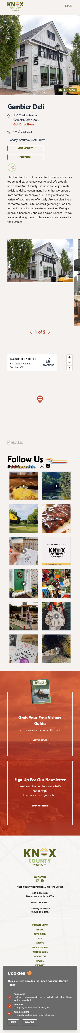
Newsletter (40, 956)
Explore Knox (40, 925)
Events (40, 943)
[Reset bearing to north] (69, 368)
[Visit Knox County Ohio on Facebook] (48, 466)
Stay (40, 938)
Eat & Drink (40, 934)
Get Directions (23, 124)
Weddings (40, 965)
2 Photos (70, 89)
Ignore (29, 1022)
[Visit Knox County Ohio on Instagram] (42, 466)
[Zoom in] (69, 357)
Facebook (25, 157)
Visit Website (25, 148)
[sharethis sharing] (25, 167)
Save (13, 1022)
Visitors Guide (40, 952)
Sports (40, 960)
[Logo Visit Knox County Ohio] (15, 6)
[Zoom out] (69, 362)
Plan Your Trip (40, 947)
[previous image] (31, 332)
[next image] (49, 332)
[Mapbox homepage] (15, 442)
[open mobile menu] (69, 6)
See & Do (40, 929)
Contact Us (40, 877)
